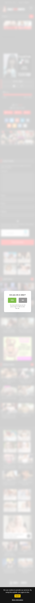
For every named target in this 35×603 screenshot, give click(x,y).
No (23, 300)
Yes (12, 300)
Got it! (17, 596)
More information (17, 600)
